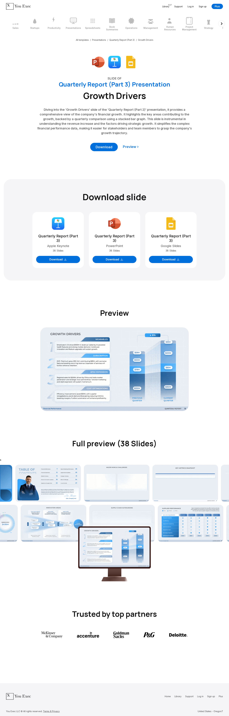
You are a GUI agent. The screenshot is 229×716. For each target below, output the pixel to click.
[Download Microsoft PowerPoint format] (98, 61)
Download (103, 147)
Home (168, 696)
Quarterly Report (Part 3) (122, 40)
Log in (191, 6)
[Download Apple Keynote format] (114, 61)
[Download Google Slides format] (130, 61)
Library (177, 696)
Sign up (203, 6)
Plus (217, 6)
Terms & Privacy (51, 711)
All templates (82, 40)
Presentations (99, 40)
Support (178, 6)
